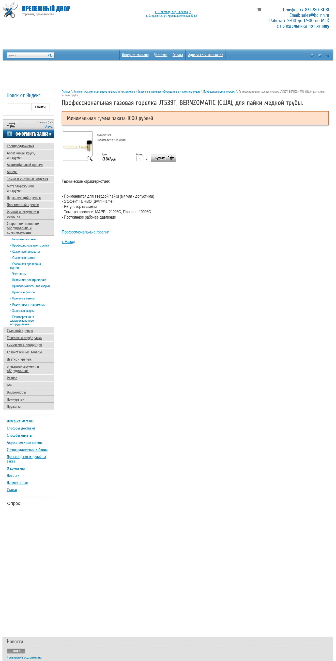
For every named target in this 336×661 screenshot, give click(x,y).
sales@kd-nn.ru (315, 15)
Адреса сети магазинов (205, 55)
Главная (66, 91)
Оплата (178, 55)
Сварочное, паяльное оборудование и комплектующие (169, 91)
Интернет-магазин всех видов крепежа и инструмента (104, 91)
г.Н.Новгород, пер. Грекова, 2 (173, 12)
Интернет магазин (135, 55)
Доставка (161, 55)
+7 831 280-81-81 (314, 9)
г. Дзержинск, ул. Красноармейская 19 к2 (171, 15)
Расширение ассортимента (24, 657)
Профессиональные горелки (219, 91)
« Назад (68, 241)
